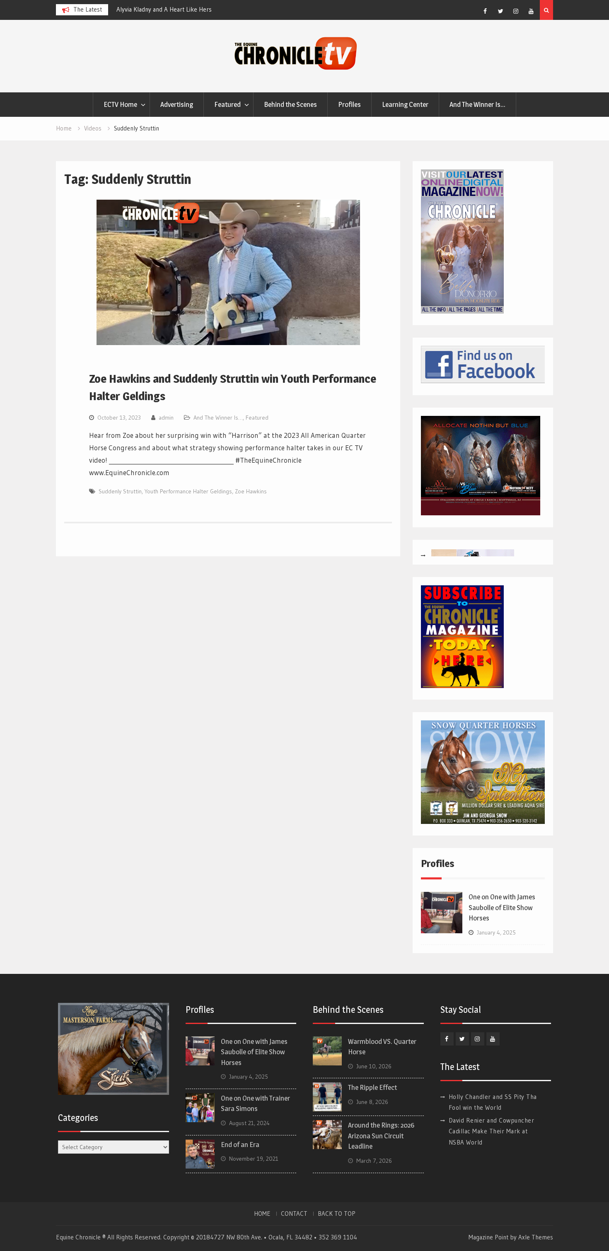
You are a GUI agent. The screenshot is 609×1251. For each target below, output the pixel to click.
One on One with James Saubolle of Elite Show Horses (502, 907)
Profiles (349, 104)
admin (166, 417)
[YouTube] (531, 11)
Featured (227, 104)
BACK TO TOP (336, 1214)
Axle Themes (535, 1237)
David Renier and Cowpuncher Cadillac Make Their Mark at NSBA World (491, 1131)
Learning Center (405, 104)
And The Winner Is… (477, 104)
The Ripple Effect (372, 1087)
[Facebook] (485, 11)
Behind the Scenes (290, 104)
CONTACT (294, 1214)
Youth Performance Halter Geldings (188, 491)
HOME (262, 1214)
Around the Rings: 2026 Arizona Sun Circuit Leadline (381, 1135)
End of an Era (240, 1144)
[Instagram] (515, 11)
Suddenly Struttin (120, 491)
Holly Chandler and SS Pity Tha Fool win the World (182, 9)
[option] (191, 9)
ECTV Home (120, 104)
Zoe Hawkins (251, 491)
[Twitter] (500, 11)
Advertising (176, 104)
